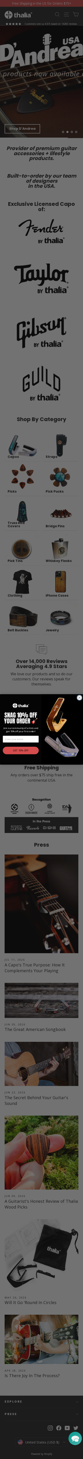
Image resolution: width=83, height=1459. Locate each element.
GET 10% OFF (21, 750)
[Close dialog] (79, 697)
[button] (75, 1438)
